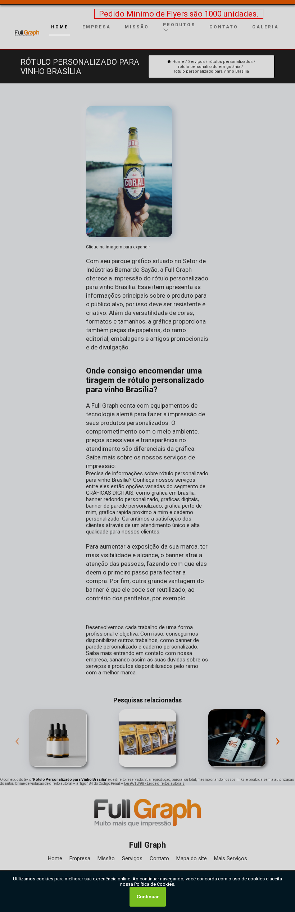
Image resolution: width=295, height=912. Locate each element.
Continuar (148, 896)
